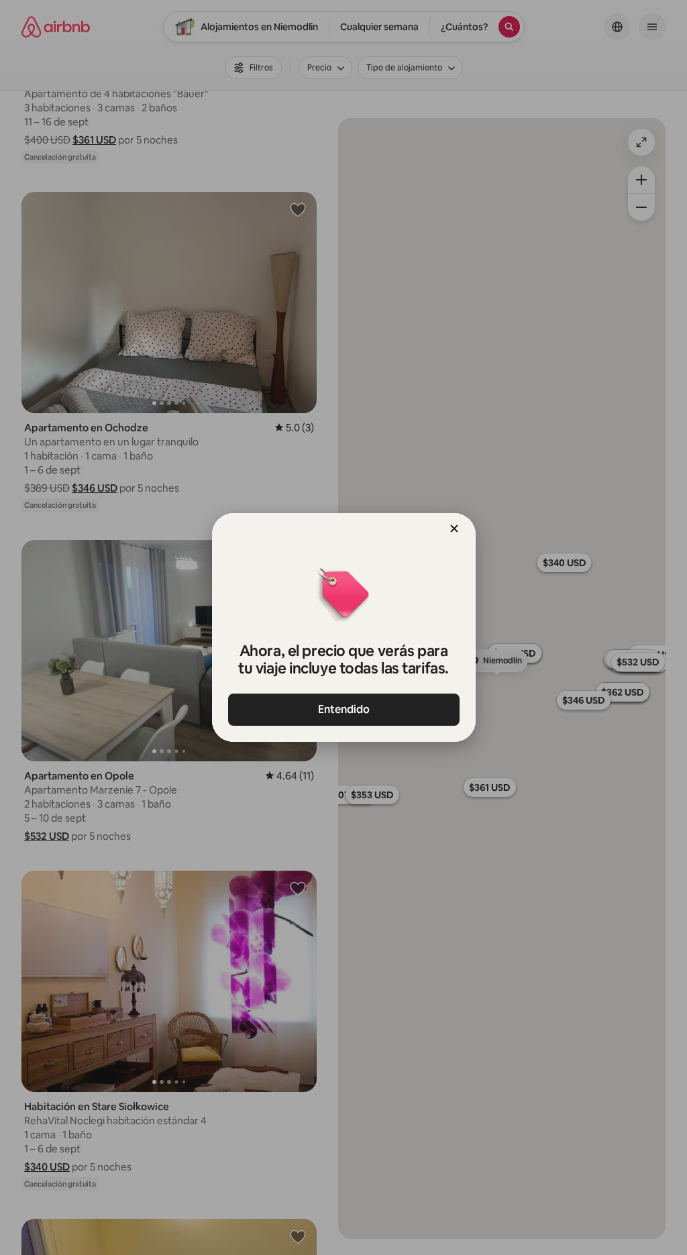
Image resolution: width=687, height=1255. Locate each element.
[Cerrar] (454, 528)
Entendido (344, 709)
